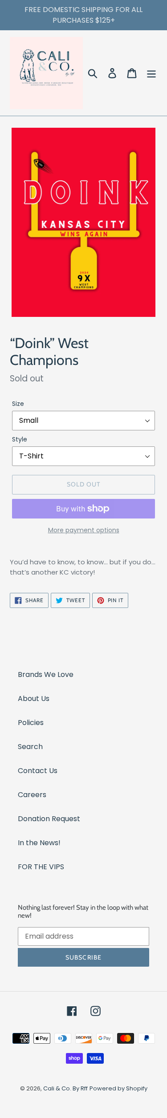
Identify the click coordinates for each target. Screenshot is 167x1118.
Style (19, 439)
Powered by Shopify (118, 1088)
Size (18, 403)
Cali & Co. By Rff (65, 1088)
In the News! (39, 843)
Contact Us (37, 771)
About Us (33, 698)
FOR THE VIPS (41, 867)
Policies (31, 722)
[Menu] (151, 73)
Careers (32, 795)
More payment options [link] (83, 530)
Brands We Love (45, 674)
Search (30, 746)
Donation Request (49, 819)
